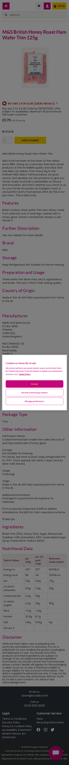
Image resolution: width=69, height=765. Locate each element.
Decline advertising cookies (34, 392)
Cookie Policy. (25, 374)
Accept (34, 384)
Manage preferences (34, 401)
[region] (34, 382)
